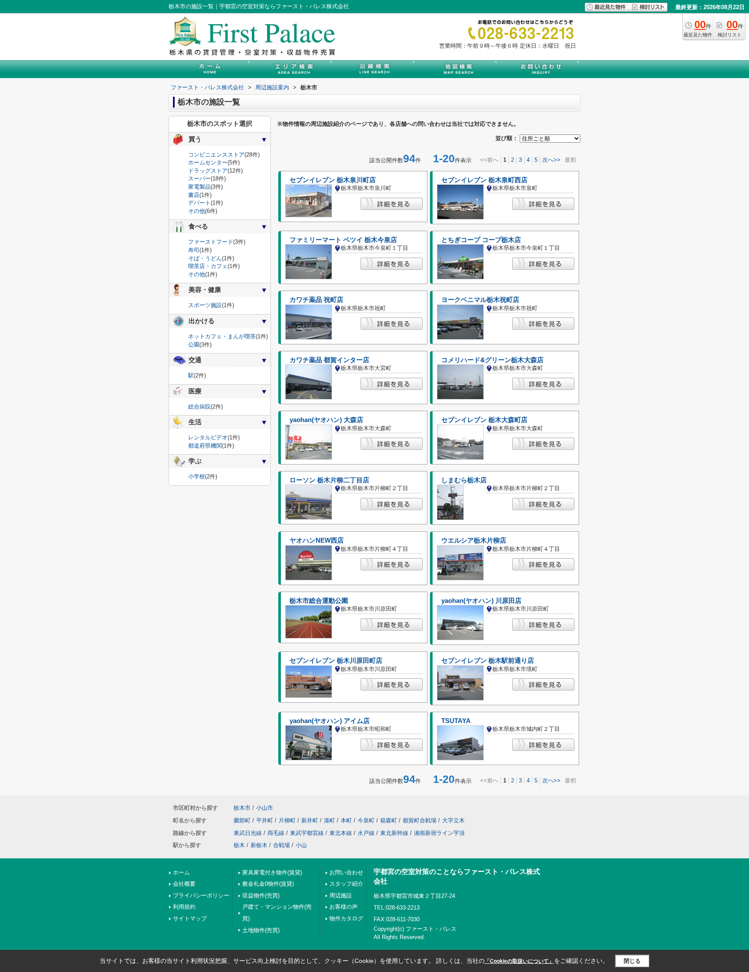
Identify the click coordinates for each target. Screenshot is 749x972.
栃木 (239, 845)
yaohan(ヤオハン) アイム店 (330, 720)
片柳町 (287, 820)
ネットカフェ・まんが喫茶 (222, 336)
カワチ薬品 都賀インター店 (329, 360)
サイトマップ (190, 918)
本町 (346, 820)
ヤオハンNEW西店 (317, 540)
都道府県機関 (205, 445)
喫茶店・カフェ (208, 266)
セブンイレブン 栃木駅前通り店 (487, 660)
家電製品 (199, 186)
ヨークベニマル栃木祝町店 (480, 299)
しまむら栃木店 (464, 480)
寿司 (193, 250)
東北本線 (340, 833)
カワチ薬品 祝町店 (316, 299)
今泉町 (366, 820)
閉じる (632, 961)
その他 (196, 211)
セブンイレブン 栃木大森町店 (484, 419)
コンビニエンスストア (216, 154)
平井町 (264, 820)
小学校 (196, 476)
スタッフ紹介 (346, 883)
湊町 (329, 820)
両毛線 (275, 833)
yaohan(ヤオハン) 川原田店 (481, 600)
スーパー (199, 178)
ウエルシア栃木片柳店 (473, 540)
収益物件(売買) (261, 895)
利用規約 (184, 906)
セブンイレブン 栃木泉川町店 (333, 180)
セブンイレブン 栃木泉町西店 (484, 180)
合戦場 (281, 845)
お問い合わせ (346, 872)
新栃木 (259, 845)
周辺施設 (340, 895)
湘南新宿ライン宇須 (439, 833)
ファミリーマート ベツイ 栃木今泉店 (343, 239)
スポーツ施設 (205, 305)
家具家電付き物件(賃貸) (272, 872)
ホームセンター (208, 162)
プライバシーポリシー (201, 895)
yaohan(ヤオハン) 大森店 (326, 419)
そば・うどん (205, 258)
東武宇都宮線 (307, 833)
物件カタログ (346, 918)
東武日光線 (248, 833)
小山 (301, 845)
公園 (193, 344)
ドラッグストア (208, 170)
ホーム (181, 872)
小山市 (264, 808)
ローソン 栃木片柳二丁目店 (329, 480)
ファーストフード (210, 242)
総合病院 (199, 406)
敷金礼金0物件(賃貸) (268, 883)
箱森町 (388, 820)
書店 (193, 195)
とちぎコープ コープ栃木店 (481, 239)
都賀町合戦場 (419, 820)
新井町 (309, 820)
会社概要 (184, 883)
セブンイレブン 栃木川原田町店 (336, 660)
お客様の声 (343, 906)
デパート (199, 203)
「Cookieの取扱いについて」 (519, 961)
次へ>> (551, 160)
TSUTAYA (456, 720)
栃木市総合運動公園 (319, 600)
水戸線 (366, 833)
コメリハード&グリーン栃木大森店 (492, 360)
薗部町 (242, 820)
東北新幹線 (394, 833)
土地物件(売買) (261, 930)
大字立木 (453, 820)
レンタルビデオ (208, 437)
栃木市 (242, 808)
